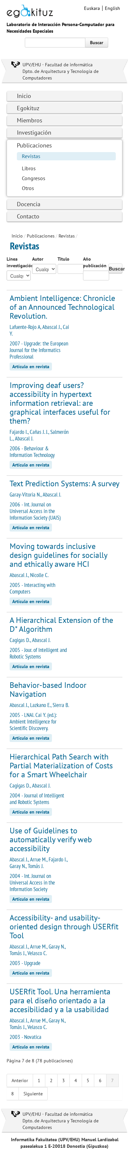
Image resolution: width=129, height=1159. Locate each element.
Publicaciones (34, 145)
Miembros (29, 120)
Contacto (28, 216)
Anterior (20, 1080)
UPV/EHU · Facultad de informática (57, 65)
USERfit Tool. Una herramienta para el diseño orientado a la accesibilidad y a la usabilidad (60, 1000)
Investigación (34, 132)
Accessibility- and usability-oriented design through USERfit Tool (64, 927)
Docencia (28, 204)
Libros (29, 168)
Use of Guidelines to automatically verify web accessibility (51, 839)
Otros (28, 188)
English (112, 8)
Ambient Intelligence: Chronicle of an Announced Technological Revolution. (62, 307)
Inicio (24, 96)
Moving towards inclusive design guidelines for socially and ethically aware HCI (58, 555)
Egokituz (28, 108)
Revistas (31, 156)
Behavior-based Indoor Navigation (48, 689)
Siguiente (33, 1094)
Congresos (33, 178)
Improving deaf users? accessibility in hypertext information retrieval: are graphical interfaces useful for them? (60, 403)
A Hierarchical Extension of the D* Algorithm (61, 624)
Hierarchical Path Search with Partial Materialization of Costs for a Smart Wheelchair (61, 766)
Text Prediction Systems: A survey (64, 483)
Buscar (96, 43)
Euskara (92, 8)
